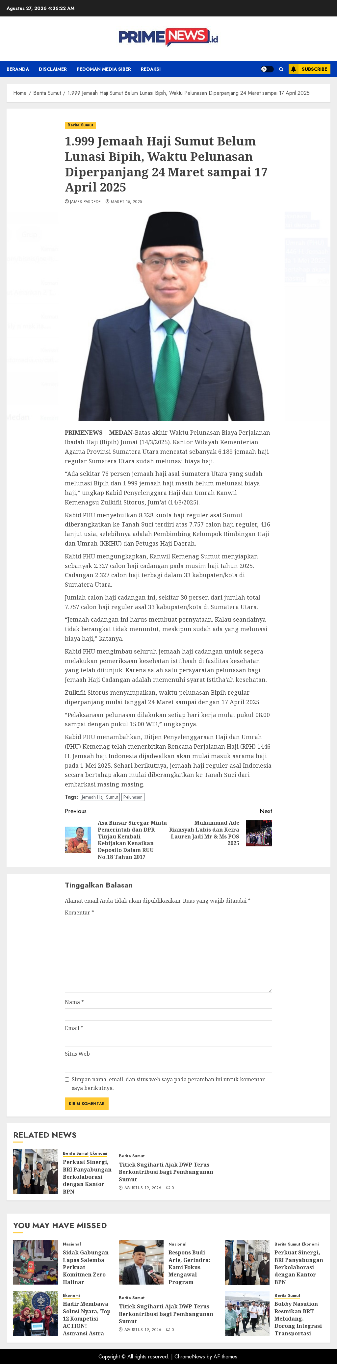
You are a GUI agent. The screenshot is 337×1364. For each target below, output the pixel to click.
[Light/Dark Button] (267, 69)
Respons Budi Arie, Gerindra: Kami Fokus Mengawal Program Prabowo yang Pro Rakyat (189, 1274)
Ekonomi (98, 1153)
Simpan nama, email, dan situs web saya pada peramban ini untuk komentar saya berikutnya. (168, 1084)
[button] (281, 69)
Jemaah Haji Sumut (100, 797)
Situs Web (77, 1053)
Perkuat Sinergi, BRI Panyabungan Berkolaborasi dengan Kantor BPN (87, 1176)
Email (74, 1028)
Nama (74, 1002)
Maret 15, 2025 (126, 202)
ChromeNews (189, 1356)
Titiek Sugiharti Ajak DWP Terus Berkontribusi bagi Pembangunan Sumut (166, 1172)
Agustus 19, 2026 (143, 1188)
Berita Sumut (80, 125)
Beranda (18, 69)
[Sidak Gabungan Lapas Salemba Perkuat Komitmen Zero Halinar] (35, 1262)
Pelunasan (133, 797)
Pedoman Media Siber (104, 69)
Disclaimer (53, 69)
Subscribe (314, 69)
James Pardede (85, 202)
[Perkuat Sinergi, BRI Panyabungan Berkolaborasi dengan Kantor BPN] (35, 1171)
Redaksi (151, 69)
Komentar (79, 912)
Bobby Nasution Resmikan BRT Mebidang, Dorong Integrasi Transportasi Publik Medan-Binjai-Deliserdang (298, 1329)
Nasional (72, 1244)
